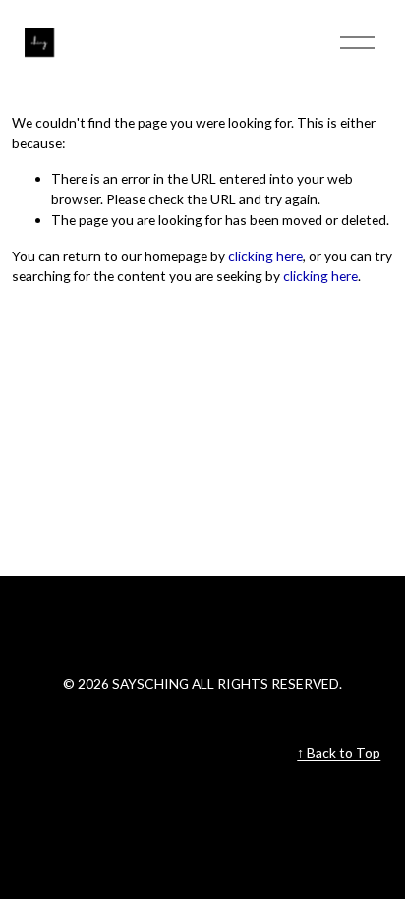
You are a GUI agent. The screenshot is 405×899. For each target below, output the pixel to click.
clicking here (265, 256)
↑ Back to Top (338, 752)
